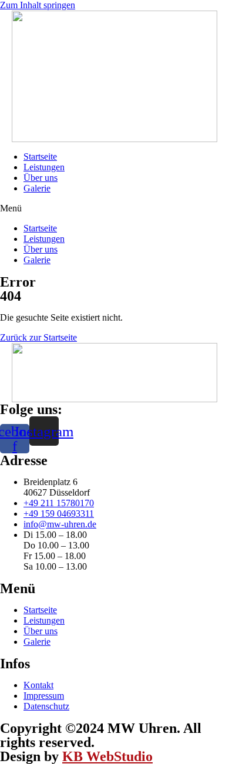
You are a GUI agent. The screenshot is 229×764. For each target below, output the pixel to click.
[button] (114, 208)
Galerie (36, 188)
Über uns (40, 178)
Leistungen (44, 167)
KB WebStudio (107, 756)
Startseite (40, 156)
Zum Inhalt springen (37, 5)
